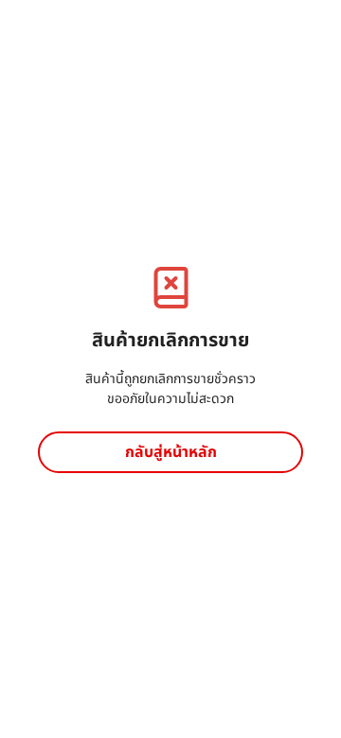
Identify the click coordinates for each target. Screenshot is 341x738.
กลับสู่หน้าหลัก (171, 452)
